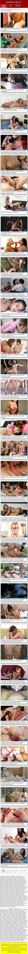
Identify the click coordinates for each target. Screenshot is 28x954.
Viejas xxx (11, 910)
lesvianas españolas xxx (5, 883)
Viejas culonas (22, 923)
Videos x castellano (14, 924)
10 (7, 872)
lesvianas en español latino (6, 879)
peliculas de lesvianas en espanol (7, 889)
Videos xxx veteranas (5, 937)
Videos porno (19, 925)
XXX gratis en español (8, 931)
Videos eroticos (24, 920)
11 (10, 872)
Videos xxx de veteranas (18, 927)
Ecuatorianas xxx (6, 939)
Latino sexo (9, 917)
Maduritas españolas (17, 913)
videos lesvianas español (10, 901)
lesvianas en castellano (18, 878)
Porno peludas (23, 936)
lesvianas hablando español (19, 884)
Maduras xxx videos (12, 940)
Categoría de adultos (18, 5)
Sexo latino (15, 917)
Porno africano (11, 914)
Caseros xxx (3, 912)
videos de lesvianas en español (12, 894)
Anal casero (20, 909)
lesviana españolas (8, 878)
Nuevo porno (10, 5)
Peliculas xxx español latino (16, 938)
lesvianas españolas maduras (6, 882)
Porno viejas (18, 914)
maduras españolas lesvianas (16, 886)
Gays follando (15, 923)
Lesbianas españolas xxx (8, 918)
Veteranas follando (4, 925)
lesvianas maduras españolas (6, 885)
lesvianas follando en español (18, 883)
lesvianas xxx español (19, 885)
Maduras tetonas (17, 931)
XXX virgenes (12, 925)
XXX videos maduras (13, 933)
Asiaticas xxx (16, 922)
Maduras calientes (18, 932)
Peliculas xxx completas (18, 928)
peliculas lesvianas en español (12, 890)
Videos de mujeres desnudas (12, 936)
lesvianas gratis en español (6, 884)
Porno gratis (3, 916)
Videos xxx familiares (5, 924)
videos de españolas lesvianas (7, 893)
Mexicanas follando (4, 929)
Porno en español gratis (17, 930)
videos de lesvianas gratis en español (13, 898)
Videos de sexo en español (10, 915)
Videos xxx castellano (9, 932)
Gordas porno (17, 920)
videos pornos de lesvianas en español (14, 903)
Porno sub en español (7, 913)
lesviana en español (16, 877)
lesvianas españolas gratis (20, 881)
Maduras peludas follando (15, 929)
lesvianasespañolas (4, 886)
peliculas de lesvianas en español (17, 888)
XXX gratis (9, 930)
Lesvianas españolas (13, 2)
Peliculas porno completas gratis (17, 935)
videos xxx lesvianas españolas (11, 905)
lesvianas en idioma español (19, 879)
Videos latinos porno (15, 939)
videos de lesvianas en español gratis (12, 895)
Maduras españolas (21, 915)
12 (15, 872)
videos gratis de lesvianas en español (18, 899)
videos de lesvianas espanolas (11, 897)
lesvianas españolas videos (20, 882)
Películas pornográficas (6, 923)
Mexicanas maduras (8, 920)
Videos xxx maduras (11, 916)
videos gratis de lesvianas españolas (8, 900)
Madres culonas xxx (4, 935)
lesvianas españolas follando (6, 881)
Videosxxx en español (15, 937)
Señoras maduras (10, 912)
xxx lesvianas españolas (9, 906)
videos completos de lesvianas (18, 892)
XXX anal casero (4, 909)
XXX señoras (3, 921)
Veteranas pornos (8, 928)
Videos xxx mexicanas (19, 910)
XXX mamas (20, 940)
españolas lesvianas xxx (5, 877)
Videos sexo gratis (18, 918)
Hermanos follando (8, 927)
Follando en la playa (12, 909)
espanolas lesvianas (4, 876)
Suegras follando (23, 922)
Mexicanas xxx (22, 933)
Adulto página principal (3, 6)
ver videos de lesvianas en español (17, 891)
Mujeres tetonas (23, 924)
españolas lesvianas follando (16, 876)
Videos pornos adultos (11, 921)
